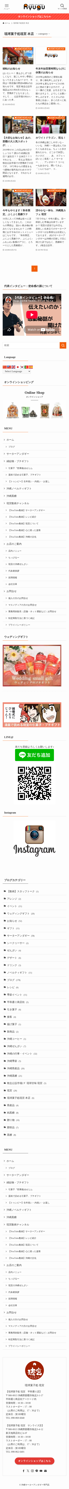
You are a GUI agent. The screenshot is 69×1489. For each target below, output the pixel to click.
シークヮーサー (17, 943)
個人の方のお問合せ (18, 598)
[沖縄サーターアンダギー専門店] (34, 6)
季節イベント (17, 994)
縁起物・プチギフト (18, 461)
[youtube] (41, 1471)
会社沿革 (12, 584)
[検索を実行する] (63, 345)
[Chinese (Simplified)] (5, 367)
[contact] (45, 1471)
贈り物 (13, 1120)
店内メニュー (14, 551)
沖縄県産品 (15, 1068)
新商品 (12, 1031)
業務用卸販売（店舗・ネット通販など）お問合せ (32, 611)
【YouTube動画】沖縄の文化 (22, 537)
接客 (11, 1017)
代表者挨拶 (13, 571)
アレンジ (14, 898)
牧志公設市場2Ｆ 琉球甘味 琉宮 (26, 1083)
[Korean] (22, 367)
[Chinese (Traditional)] (9, 367)
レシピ (12, 987)
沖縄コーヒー (16, 1039)
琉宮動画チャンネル (18, 503)
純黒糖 (12, 1112)
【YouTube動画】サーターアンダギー (26, 510)
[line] (36, 1471)
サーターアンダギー (18, 453)
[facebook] (23, 1471)
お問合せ (12, 591)
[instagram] (32, 1471)
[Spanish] (31, 367)
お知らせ (14, 921)
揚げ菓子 (14, 1024)
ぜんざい (14, 950)
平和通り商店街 (17, 1002)
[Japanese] (18, 367)
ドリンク (14, 965)
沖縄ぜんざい (16, 1046)
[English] (13, 367)
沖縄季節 (14, 1061)
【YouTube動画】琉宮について (23, 523)
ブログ (11, 446)
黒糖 (11, 1134)
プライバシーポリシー (19, 625)
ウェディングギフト (20, 913)
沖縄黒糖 (12, 496)
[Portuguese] (26, 367)
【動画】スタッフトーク (23, 891)
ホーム (10, 439)
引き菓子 (14, 1009)
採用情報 (12, 577)
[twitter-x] (28, 1471)
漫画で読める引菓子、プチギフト (24, 474)
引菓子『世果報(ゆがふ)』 (21, 468)
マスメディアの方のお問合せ (22, 605)
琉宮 (12, 1090)
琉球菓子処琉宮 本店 (20, 1098)
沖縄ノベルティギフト (19, 488)
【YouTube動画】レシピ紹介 (22, 517)
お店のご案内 (14, 544)
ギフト (13, 928)
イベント (14, 906)
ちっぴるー (13, 557)
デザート (14, 957)
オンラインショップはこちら (34, 1461)
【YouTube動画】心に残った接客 (24, 530)
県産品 (12, 1105)
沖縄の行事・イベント (22, 1053)
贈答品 (12, 1127)
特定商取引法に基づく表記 (21, 618)
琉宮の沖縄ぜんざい (18, 564)
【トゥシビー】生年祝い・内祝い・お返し (29, 481)
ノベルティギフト (19, 972)
